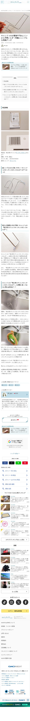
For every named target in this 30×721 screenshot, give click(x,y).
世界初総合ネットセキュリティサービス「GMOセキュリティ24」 (13, 673)
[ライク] (28, 1)
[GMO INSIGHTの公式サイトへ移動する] (15, 665)
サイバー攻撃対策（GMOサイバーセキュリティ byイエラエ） (13, 681)
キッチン (18, 152)
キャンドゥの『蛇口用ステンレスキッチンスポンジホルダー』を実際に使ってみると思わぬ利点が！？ (15, 97)
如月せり (27, 510)
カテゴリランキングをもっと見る (15, 539)
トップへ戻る (14, 453)
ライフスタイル (17, 10)
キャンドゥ (13, 161)
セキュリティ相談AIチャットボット (8, 677)
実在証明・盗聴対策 (5, 679)
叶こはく (6, 45)
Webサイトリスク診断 (14, 675)
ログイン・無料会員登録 (15, 611)
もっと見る (15, 591)
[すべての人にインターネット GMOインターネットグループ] (13, 700)
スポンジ (23, 152)
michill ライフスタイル (24, 518)
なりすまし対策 (20, 683)
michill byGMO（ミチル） (6, 10)
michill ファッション (25, 554)
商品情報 (6, 81)
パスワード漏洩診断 (5, 675)
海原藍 (28, 502)
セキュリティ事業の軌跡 (6, 685)
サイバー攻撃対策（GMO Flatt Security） (9, 683)
